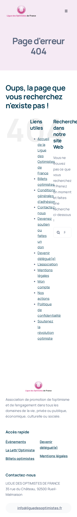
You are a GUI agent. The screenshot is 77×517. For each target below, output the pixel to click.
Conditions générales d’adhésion (46, 196)
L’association (48, 264)
